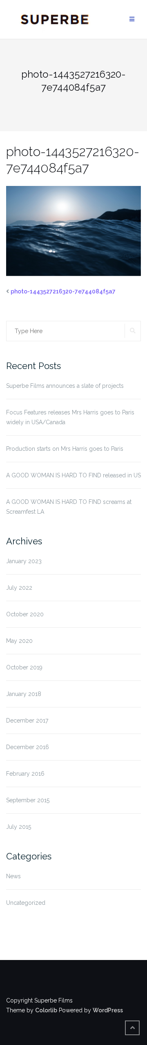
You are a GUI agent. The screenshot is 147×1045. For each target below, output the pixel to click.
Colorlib (46, 1010)
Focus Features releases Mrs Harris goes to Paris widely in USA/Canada (70, 417)
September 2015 (27, 800)
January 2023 (24, 561)
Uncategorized (25, 903)
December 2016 (27, 747)
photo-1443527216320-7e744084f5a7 (63, 291)
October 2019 (24, 667)
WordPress (108, 1010)
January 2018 (23, 694)
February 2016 (25, 773)
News (13, 876)
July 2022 (19, 587)
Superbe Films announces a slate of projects (65, 386)
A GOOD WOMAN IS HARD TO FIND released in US (73, 475)
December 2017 (27, 720)
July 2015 (18, 826)
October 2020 (25, 614)
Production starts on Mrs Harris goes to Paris (64, 448)
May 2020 (19, 641)
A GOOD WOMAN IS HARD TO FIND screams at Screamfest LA (68, 507)
